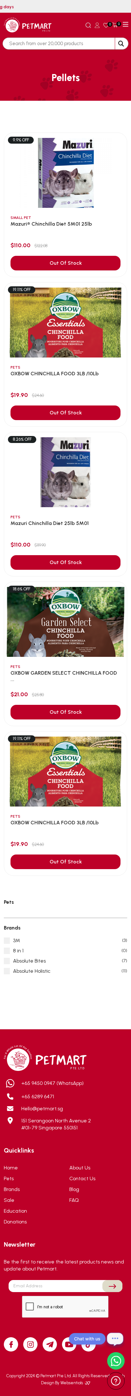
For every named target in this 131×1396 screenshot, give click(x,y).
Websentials (72, 1382)
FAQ (74, 1200)
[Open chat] (115, 1338)
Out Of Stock (66, 263)
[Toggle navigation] (125, 24)
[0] (106, 25)
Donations (15, 1222)
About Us (79, 1168)
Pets (9, 1178)
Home (11, 1168)
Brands (12, 1189)
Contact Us (82, 1178)
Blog (74, 1189)
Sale (9, 1200)
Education (15, 1211)
